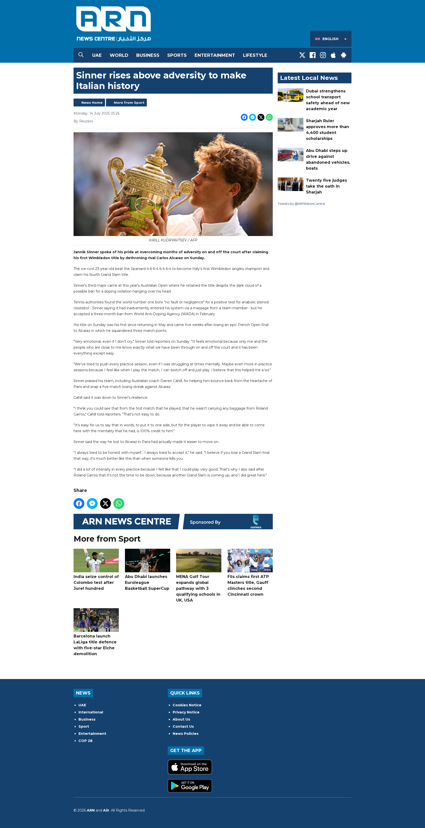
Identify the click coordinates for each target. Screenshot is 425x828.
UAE (97, 55)
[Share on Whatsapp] (269, 117)
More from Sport (129, 102)
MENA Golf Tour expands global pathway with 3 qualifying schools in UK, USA (198, 588)
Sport (83, 726)
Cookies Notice (187, 705)
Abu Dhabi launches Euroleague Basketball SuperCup (147, 582)
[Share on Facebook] (244, 117)
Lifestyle (255, 55)
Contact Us (183, 726)
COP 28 (85, 741)
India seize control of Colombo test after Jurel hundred (96, 582)
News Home (92, 102)
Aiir (106, 810)
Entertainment (215, 55)
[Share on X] (261, 117)
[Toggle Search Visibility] (81, 55)
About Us (181, 719)
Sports (177, 55)
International (90, 712)
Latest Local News (309, 77)
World (119, 55)
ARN (91, 810)
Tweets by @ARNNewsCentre (301, 204)
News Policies (185, 733)
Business (147, 55)
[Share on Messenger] (252, 117)
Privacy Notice (186, 712)
